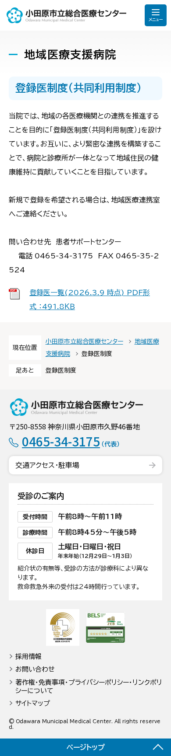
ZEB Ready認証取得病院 (105, 627)
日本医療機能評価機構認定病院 (62, 627)
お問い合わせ (35, 669)
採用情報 (28, 656)
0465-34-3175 (71, 441)
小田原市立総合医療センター (66, 15)
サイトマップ (32, 703)
